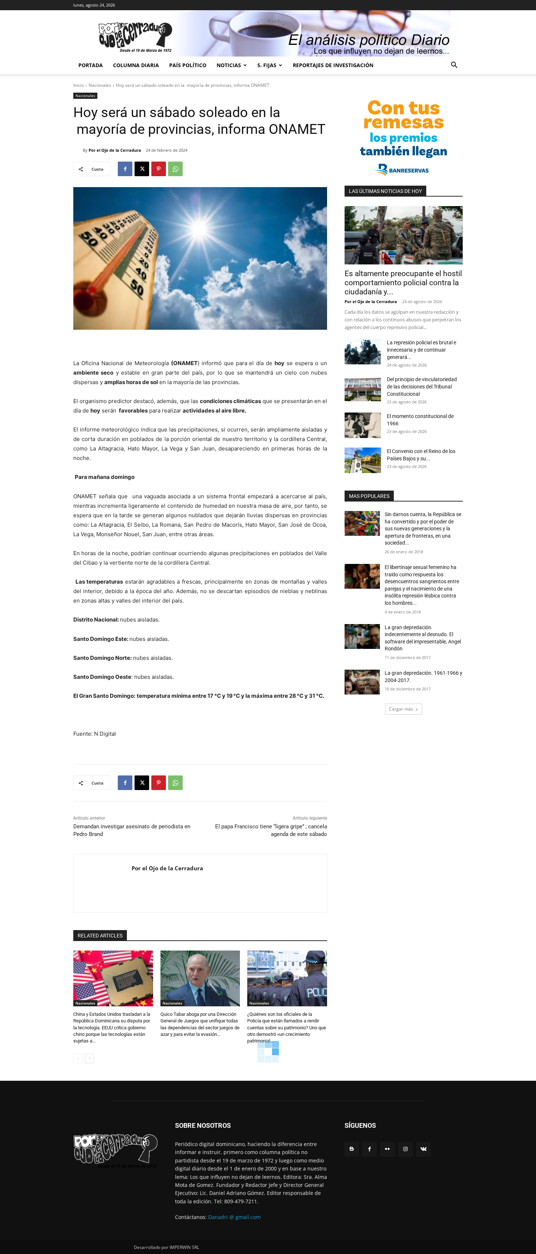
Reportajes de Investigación (333, 65)
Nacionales (100, 85)
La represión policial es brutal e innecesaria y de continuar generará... (421, 350)
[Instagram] (406, 1149)
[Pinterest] (158, 169)
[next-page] (89, 1058)
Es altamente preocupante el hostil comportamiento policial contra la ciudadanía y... (403, 282)
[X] (142, 169)
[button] (454, 65)
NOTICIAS (229, 65)
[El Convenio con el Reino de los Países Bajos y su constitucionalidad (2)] (363, 460)
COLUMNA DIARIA (136, 65)
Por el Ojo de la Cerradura (115, 150)
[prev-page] (77, 1058)
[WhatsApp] (175, 169)
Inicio (78, 85)
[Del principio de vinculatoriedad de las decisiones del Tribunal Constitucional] (363, 388)
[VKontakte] (423, 1149)
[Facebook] (125, 169)
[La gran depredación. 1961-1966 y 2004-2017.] (362, 682)
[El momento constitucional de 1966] (363, 425)
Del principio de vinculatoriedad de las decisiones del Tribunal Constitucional (422, 386)
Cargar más (401, 709)
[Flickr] (387, 1149)
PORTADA (90, 65)
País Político (187, 65)
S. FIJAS (266, 65)
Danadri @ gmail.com (234, 1217)
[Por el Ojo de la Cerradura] (78, 150)
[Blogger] (352, 1149)
